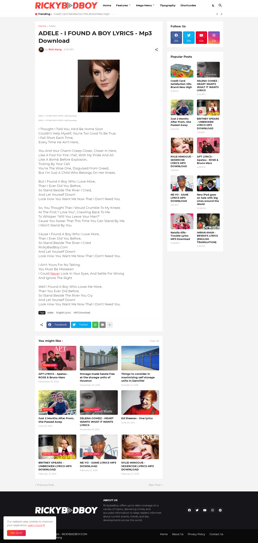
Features (122, 5)
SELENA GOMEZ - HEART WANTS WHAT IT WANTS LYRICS (97, 422)
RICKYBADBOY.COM (74, 534)
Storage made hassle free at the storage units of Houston (97, 377)
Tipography (168, 5)
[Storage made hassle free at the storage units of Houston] (99, 358)
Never (55, 274)
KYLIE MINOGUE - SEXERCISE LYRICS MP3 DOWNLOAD (137, 466)
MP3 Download (82, 312)
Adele (52, 26)
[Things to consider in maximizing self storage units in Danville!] (140, 358)
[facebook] (189, 510)
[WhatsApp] (95, 325)
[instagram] (213, 510)
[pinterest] (220, 510)
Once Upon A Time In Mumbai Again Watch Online (85, 14)
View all (154, 341)
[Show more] (110, 325)
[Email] (102, 325)
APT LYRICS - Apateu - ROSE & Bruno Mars (53, 375)
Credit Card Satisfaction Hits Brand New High (181, 84)
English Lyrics (63, 312)
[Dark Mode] (213, 5)
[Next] (221, 14)
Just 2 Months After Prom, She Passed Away (56, 420)
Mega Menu (144, 5)
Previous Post (45, 485)
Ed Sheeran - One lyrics (137, 418)
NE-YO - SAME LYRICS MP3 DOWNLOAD (98, 464)
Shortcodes (188, 5)
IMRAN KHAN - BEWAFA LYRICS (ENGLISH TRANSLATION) (207, 237)
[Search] (220, 5)
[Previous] (217, 14)
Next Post (155, 485)
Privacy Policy (196, 534)
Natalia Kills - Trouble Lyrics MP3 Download (180, 235)
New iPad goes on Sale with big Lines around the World (208, 199)
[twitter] (197, 510)
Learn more (35, 525)
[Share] (156, 49)
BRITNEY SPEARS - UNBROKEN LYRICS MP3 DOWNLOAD (55, 466)
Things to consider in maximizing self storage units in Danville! (138, 377)
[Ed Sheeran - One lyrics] (140, 402)
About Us (177, 534)
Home (107, 5)
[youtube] (205, 510)
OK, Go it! (16, 533)
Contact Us (216, 534)
